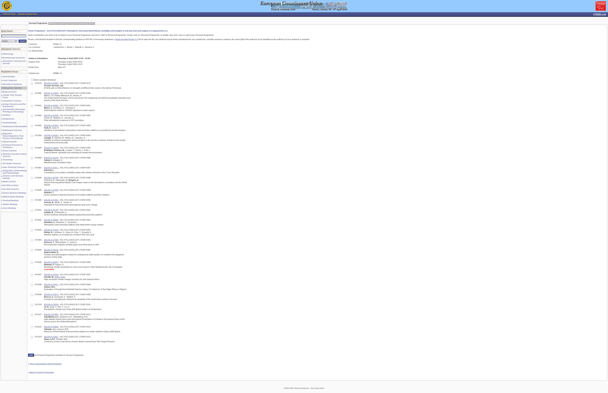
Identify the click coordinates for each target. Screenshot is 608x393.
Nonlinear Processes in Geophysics (13, 146)
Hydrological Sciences (12, 130)
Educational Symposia (12, 84)
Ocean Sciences (10, 151)
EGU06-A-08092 (51, 135)
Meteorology (8, 54)
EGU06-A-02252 (51, 275)
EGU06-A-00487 (51, 314)
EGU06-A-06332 (51, 105)
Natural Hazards (10, 142)
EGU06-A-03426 (51, 304)
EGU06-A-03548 (51, 115)
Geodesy (6, 115)
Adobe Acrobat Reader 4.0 (126, 39)
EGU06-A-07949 (51, 240)
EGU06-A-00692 (51, 83)
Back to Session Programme (42, 372)
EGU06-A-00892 (51, 327)
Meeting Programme (58, 23)
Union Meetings (9, 208)
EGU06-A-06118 (51, 250)
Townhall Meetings (11, 200)
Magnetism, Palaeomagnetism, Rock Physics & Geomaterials (13, 135)
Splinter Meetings (10, 204)
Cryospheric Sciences (12, 101)
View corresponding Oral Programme (46, 364)
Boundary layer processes (14, 58)
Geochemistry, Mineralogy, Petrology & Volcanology (14, 110)
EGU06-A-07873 (51, 294)
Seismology (8, 160)
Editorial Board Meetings (13, 197)
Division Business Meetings (14, 193)
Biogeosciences (9, 92)
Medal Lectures (9, 181)
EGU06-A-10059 (51, 190)
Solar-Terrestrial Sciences (14, 167)
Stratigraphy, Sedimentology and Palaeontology (15, 172)
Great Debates (9, 76)
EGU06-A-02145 (51, 158)
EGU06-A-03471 (51, 168)
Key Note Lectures (10, 185)
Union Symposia (10, 80)
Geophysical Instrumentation (15, 126)
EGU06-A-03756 (51, 178)
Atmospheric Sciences (12, 88)
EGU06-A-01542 (51, 200)
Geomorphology (9, 123)
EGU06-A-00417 (51, 284)
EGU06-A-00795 (51, 210)
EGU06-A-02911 (51, 337)
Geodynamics (8, 119)
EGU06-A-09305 (51, 148)
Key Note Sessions (11, 189)
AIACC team (60, 277)
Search (91, 23)
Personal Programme (77, 23)
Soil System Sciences (12, 163)
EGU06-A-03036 (51, 93)
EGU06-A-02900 (51, 125)
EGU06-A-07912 (51, 230)
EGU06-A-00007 (51, 262)
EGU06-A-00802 (51, 220)
